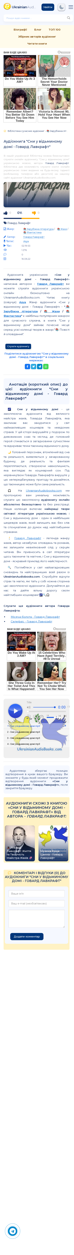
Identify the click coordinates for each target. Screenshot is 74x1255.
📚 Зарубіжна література (38, 229)
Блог (37, 29)
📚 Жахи (62, 229)
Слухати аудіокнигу (18, 346)
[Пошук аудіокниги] (68, 18)
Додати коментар (27, 936)
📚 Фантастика (32, 232)
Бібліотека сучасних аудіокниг (26, 130)
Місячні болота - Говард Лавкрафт (35, 617)
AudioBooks (24, 7)
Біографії (20, 29)
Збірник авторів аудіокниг (37, 36)
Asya (26, 241)
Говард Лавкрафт (57, 163)
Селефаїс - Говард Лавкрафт (31, 621)
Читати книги (37, 43)
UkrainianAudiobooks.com (44, 490)
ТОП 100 (55, 29)
